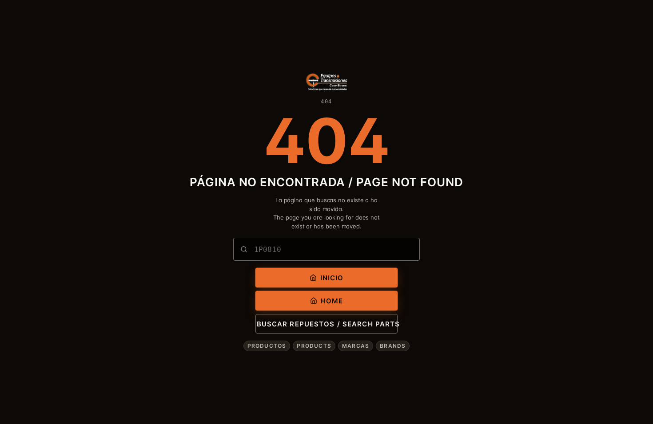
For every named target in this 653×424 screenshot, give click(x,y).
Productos (267, 345)
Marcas (355, 345)
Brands (393, 345)
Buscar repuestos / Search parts (327, 324)
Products (314, 345)
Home (332, 301)
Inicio (332, 278)
